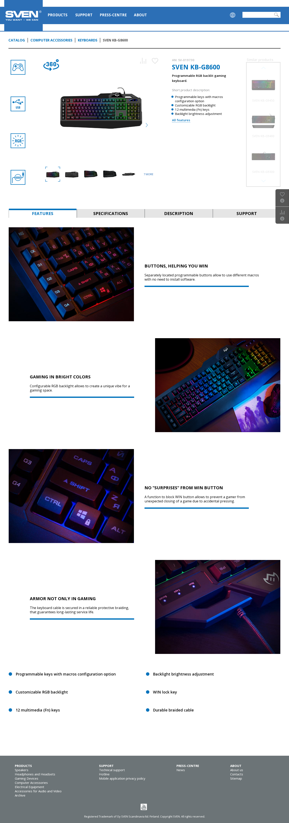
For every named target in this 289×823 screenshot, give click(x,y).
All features (181, 120)
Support (83, 14)
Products (57, 14)
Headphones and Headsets (35, 774)
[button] (263, 181)
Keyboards (87, 40)
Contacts (236, 774)
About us (236, 770)
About (140, 14)
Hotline (104, 774)
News (180, 770)
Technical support (112, 770)
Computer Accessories (51, 40)
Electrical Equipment (29, 787)
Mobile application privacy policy (122, 778)
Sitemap (236, 778)
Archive (20, 795)
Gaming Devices (26, 778)
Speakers (21, 770)
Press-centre (113, 14)
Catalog (16, 40)
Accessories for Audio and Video (38, 791)
